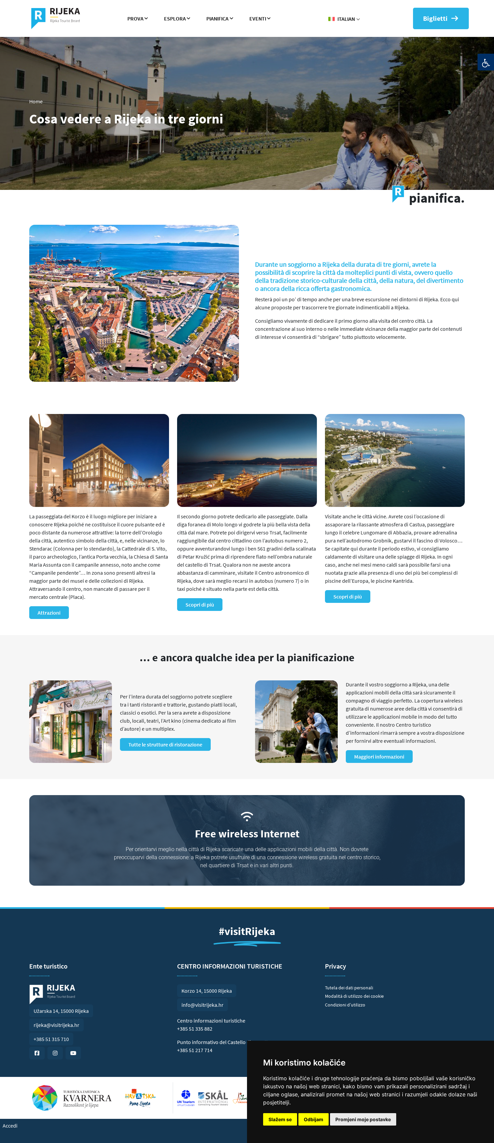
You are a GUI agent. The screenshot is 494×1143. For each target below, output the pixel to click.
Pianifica (217, 18)
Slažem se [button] (280, 1119)
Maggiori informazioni (379, 756)
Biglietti (435, 18)
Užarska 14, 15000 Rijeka (61, 1010)
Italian (346, 18)
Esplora (175, 18)
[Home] (58, 18)
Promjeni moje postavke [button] (363, 1119)
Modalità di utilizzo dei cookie (354, 996)
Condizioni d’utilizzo (345, 1005)
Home (36, 101)
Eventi (257, 18)
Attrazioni (49, 612)
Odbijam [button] (313, 1119)
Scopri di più (200, 604)
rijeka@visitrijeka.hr (56, 1025)
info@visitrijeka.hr (202, 1004)
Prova (135, 18)
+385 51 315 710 (51, 1039)
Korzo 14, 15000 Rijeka (206, 990)
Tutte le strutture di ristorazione (165, 744)
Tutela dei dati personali (349, 988)
